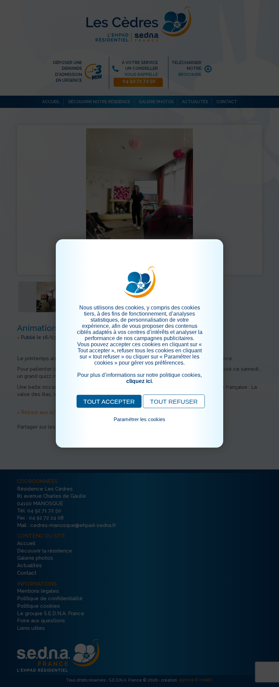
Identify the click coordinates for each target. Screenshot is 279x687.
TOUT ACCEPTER (109, 401)
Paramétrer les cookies (139, 419)
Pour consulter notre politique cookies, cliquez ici (139, 427)
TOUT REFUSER (174, 401)
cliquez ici (139, 381)
